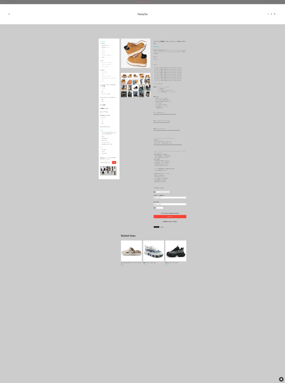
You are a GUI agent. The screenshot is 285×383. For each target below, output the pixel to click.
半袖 (102, 101)
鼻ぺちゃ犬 (104, 117)
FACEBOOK (104, 153)
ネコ (102, 121)
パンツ (102, 60)
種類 (155, 192)
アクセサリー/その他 (106, 93)
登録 (114, 162)
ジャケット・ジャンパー (106, 76)
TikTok (103, 151)
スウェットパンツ (105, 66)
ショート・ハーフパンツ (106, 64)
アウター (102, 70)
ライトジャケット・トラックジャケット (109, 79)
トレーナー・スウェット (106, 55)
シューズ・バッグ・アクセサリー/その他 (108, 85)
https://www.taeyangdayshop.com (162, 122)
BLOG (103, 136)
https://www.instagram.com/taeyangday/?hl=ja (165, 114)
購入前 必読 (156, 202)
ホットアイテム (104, 111)
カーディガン (104, 72)
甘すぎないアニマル (105, 115)
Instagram (104, 149)
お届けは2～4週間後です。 (159, 195)
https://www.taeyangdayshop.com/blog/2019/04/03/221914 (168, 144)
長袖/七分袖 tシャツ (106, 45)
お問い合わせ (104, 140)
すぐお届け (103, 104)
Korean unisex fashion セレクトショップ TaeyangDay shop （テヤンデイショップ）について (109, 133)
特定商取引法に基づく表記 (107, 144)
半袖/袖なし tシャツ (106, 47)
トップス (102, 43)
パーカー (103, 51)
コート (103, 74)
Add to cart (170, 216)
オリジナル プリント (105, 126)
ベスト (103, 81)
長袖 (102, 99)
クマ (102, 119)
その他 (103, 57)
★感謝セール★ (104, 108)
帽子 (102, 91)
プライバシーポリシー (106, 142)
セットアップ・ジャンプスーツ (108, 97)
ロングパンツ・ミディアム (107, 62)
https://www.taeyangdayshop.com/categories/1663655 (167, 130)
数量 (155, 207)
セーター (103, 53)
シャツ (103, 49)
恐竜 (102, 123)
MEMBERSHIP (105, 138)
